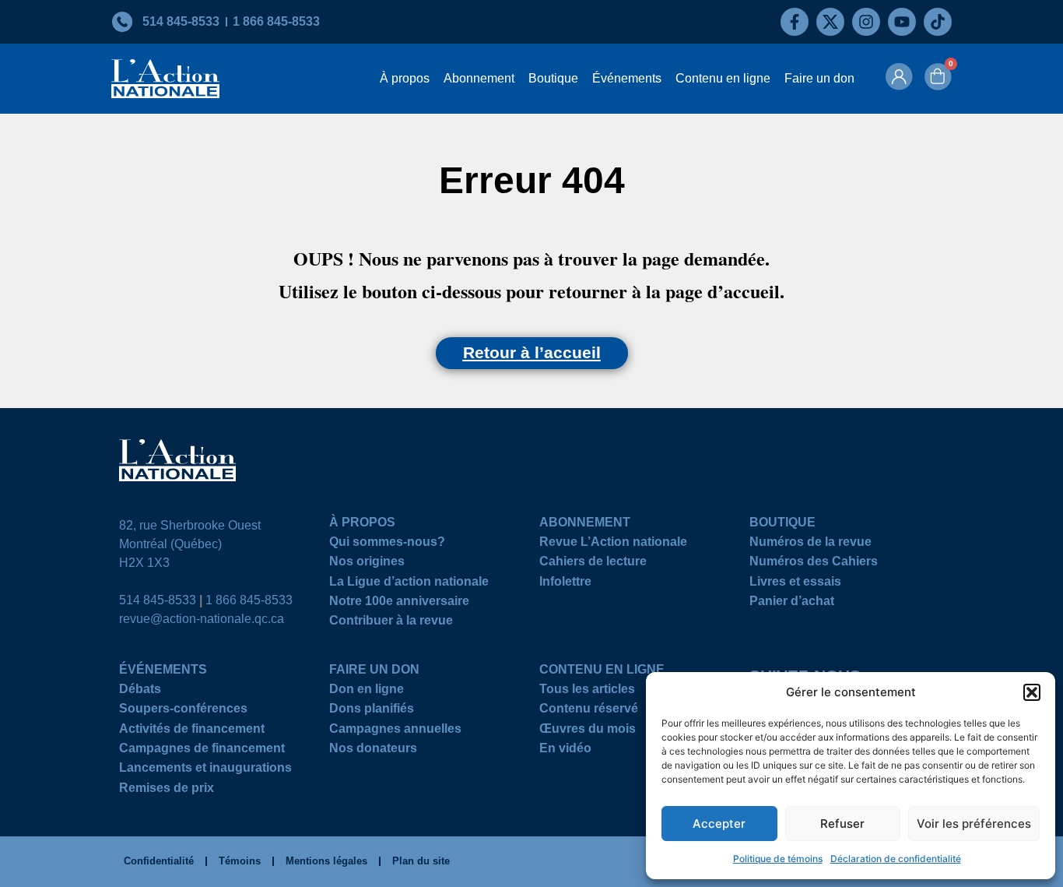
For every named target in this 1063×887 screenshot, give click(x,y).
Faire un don (819, 78)
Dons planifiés (371, 710)
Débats (140, 691)
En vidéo (565, 750)
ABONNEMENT (584, 524)
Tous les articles (587, 691)
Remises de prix (166, 790)
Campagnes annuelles (395, 731)
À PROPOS (362, 524)
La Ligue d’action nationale (409, 583)
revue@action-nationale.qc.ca (201, 618)
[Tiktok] (938, 22)
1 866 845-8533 (249, 600)
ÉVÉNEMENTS (163, 671)
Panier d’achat (791, 603)
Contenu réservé (588, 710)
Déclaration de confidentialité (895, 858)
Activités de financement (192, 731)
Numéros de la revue (810, 544)
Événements (626, 78)
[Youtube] (902, 22)
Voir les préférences (974, 823)
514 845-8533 (157, 600)
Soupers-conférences (183, 710)
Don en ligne (366, 691)
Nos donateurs (373, 750)
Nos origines (367, 563)
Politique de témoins (778, 858)
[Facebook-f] (795, 22)
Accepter (719, 823)
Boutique (553, 78)
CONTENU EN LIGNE (602, 671)
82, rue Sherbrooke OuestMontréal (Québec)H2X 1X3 (190, 544)
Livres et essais (795, 583)
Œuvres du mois (587, 731)
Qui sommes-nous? (387, 544)
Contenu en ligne (722, 78)
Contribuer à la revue (391, 622)
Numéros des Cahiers (813, 563)
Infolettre (565, 583)
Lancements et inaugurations (205, 770)
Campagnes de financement (202, 750)
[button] (1032, 692)
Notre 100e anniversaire (399, 603)
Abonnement (479, 78)
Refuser (842, 823)
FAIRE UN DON (374, 671)
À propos (405, 78)
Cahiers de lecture (593, 563)
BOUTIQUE (782, 524)
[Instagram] (866, 22)
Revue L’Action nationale (613, 544)
